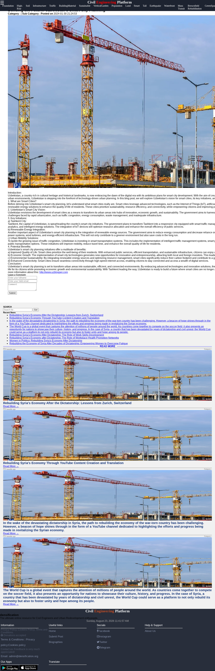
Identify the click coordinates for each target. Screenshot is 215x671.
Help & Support (154, 625)
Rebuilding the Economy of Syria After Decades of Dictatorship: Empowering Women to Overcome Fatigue (68, 343)
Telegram (104, 647)
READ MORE (107, 346)
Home (52, 631)
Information (7, 625)
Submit (12, 293)
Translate (54, 661)
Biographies (56, 642)
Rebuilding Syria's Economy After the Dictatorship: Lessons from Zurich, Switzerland (56, 315)
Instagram (105, 636)
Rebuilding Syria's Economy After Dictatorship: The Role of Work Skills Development (56, 335)
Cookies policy (17, 645)
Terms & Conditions (13, 639)
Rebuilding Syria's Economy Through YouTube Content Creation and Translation (54, 318)
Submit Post (56, 636)
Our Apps (6, 661)
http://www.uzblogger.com (53, 272)
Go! (35, 310)
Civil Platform (110, 2)
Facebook (104, 631)
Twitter (103, 642)
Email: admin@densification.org (19, 656)
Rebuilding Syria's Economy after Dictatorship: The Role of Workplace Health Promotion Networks (64, 337)
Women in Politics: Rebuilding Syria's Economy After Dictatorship (45, 340)
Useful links (56, 625)
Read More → (11, 406)
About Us (150, 631)
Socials (101, 625)
